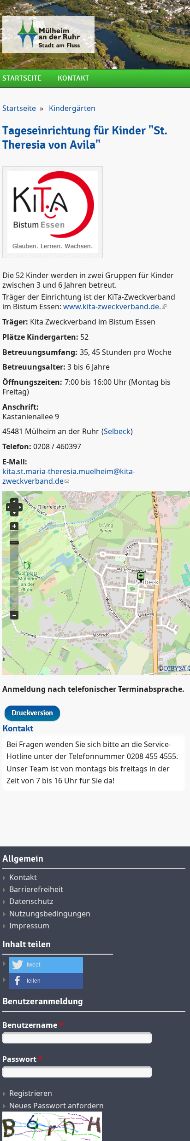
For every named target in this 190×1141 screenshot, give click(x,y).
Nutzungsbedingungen (49, 914)
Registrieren (30, 1093)
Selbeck (117, 431)
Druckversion (32, 713)
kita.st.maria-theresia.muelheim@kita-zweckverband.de (68, 476)
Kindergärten (72, 108)
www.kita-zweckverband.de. (112, 306)
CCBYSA (174, 668)
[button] (46, 965)
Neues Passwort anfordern (56, 1105)
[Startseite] (93, 34)
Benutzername (32, 1025)
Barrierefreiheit (36, 889)
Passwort (22, 1059)
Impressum (29, 926)
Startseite (22, 78)
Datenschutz (31, 901)
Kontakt (73, 78)
